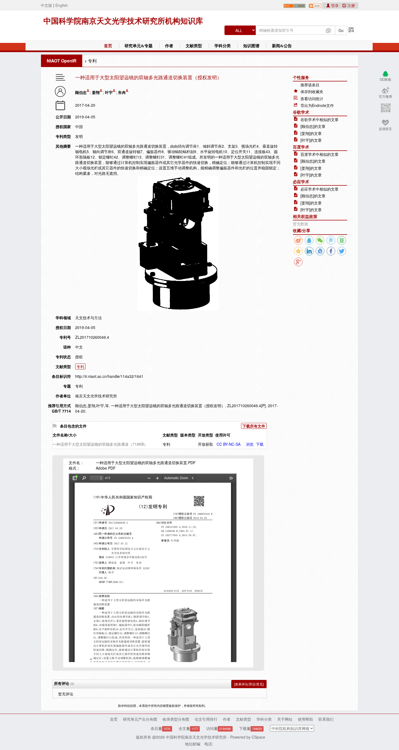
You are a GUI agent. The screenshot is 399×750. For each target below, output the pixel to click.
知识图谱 (251, 46)
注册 (350, 5)
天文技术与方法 (88, 317)
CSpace (258, 737)
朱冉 (122, 92)
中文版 (46, 5)
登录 (335, 5)
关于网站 (284, 719)
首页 (108, 46)
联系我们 (326, 719)
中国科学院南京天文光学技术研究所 (196, 737)
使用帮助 (305, 719)
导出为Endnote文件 (317, 105)
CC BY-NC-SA (228, 444)
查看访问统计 (311, 98)
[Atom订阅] (315, 5)
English (61, 5)
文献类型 (194, 46)
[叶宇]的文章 (311, 140)
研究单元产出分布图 (140, 719)
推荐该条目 (309, 84)
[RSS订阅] (294, 5)
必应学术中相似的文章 (319, 189)
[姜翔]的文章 (311, 133)
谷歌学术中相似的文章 (319, 119)
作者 (169, 46)
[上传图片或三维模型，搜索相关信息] (328, 30)
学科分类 (222, 46)
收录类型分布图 (176, 719)
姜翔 (96, 92)
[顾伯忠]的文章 (312, 126)
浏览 (250, 444)
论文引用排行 (206, 719)
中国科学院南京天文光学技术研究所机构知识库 (123, 21)
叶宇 (109, 92)
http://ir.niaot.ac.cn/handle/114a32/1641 (109, 376)
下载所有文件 (253, 426)
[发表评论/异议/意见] (249, 684)
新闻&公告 (282, 46)
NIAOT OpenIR (62, 61)
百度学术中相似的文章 (319, 154)
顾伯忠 (81, 92)
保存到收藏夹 (311, 91)
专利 (92, 61)
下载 (260, 444)
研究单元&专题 (139, 46)
